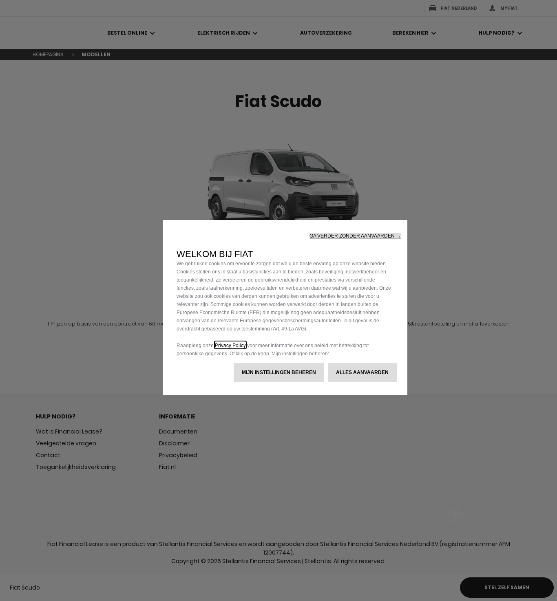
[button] (355, 236)
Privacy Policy (230, 344)
